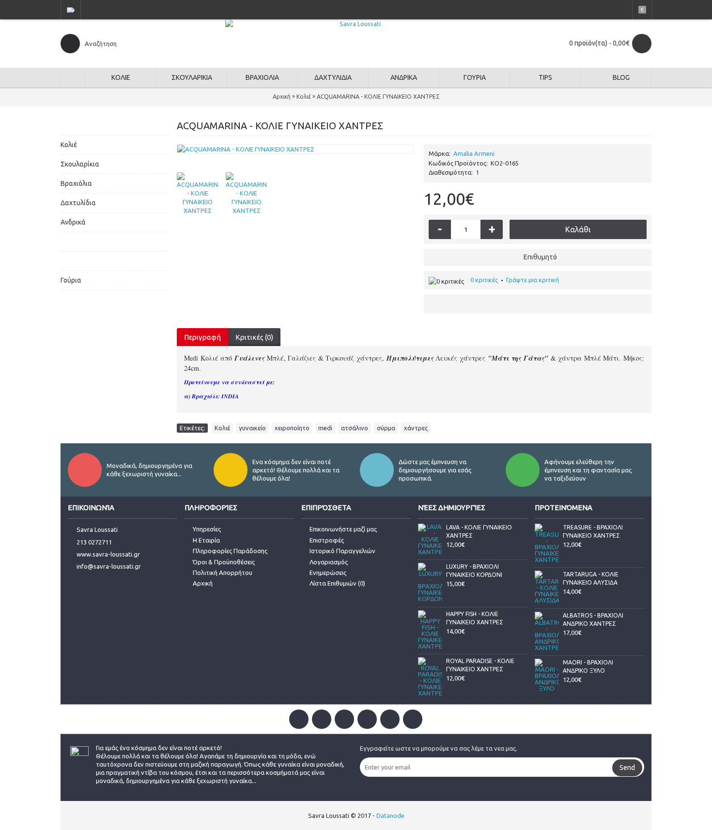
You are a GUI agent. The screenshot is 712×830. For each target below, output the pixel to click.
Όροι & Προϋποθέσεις (224, 561)
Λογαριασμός (329, 561)
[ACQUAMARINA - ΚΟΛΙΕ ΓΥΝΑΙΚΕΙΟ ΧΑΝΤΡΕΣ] (295, 149)
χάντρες (416, 427)
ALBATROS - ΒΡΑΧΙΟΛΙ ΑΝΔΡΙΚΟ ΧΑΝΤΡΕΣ (593, 619)
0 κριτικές (484, 279)
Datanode (390, 815)
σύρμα (386, 427)
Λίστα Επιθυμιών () (337, 583)
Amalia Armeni (474, 153)
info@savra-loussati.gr (109, 566)
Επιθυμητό (540, 257)
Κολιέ (222, 427)
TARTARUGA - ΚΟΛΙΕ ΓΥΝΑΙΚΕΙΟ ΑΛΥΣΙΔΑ (591, 578)
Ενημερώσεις (328, 572)
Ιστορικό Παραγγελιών (342, 550)
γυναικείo (252, 427)
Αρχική (203, 583)
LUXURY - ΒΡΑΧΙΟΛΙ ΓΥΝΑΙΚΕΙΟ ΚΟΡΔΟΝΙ (474, 570)
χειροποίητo (292, 427)
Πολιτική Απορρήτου (222, 572)
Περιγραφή (202, 337)
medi (325, 427)
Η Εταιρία (206, 540)
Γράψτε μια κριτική (532, 279)
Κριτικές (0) (254, 337)
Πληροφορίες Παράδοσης (230, 550)
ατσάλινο (354, 427)
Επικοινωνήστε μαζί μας (343, 529)
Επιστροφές (327, 540)
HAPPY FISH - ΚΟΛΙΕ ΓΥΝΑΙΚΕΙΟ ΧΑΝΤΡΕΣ (474, 618)
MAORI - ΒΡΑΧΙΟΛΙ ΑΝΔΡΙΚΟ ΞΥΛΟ (588, 666)
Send (627, 767)
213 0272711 (94, 542)
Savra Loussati (97, 529)
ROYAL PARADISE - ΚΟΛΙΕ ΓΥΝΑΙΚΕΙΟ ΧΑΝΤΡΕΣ (480, 665)
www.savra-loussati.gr (108, 554)
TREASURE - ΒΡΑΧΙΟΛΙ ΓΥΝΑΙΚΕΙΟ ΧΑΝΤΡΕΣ (593, 531)
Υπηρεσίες (207, 529)
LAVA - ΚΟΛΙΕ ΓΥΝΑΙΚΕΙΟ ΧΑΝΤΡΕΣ (479, 531)
